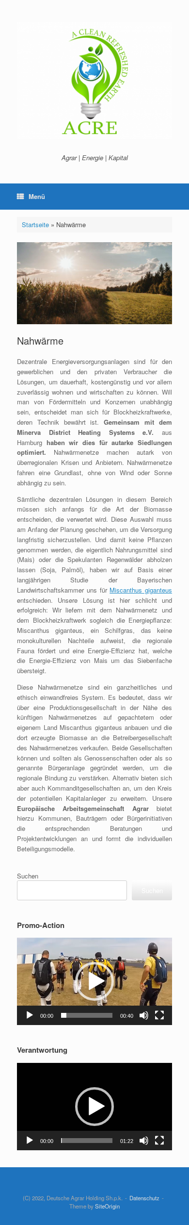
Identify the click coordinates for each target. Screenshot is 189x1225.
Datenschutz (144, 1198)
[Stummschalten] (144, 1015)
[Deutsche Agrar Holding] (94, 80)
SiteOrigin (107, 1206)
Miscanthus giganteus (141, 590)
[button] (94, 981)
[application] (94, 981)
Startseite (35, 224)
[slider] (86, 1015)
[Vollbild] (159, 1015)
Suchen (27, 875)
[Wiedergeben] (29, 1015)
